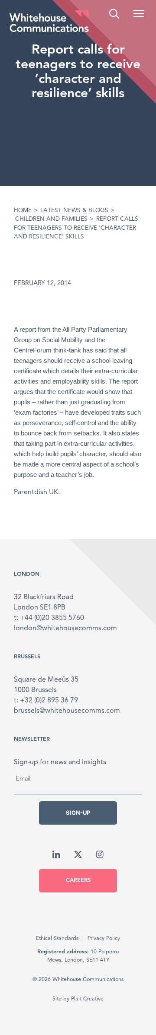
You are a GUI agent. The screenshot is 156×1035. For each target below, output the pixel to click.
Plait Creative (87, 999)
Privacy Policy (104, 938)
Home (23, 210)
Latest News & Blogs (74, 210)
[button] (138, 13)
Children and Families (51, 219)
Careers (78, 880)
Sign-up (78, 812)
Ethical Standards (57, 938)
